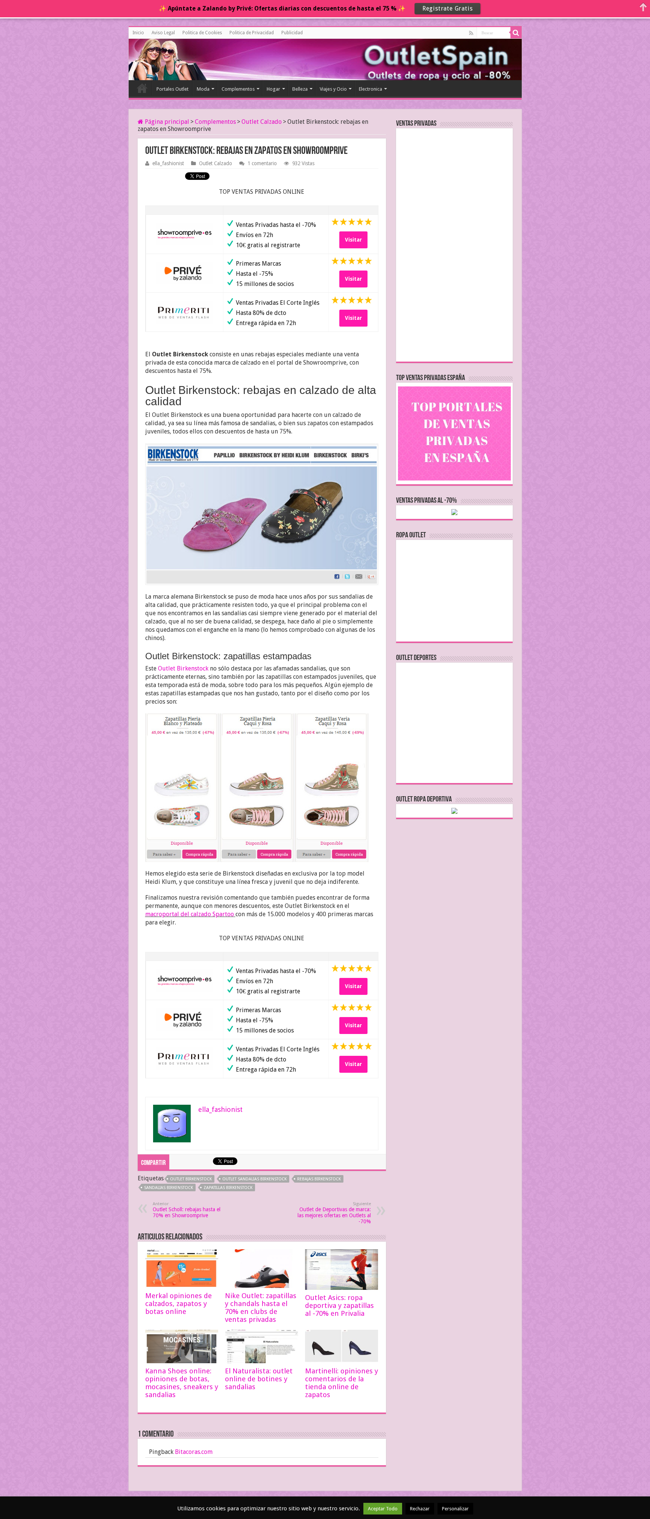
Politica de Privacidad (251, 32)
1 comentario (262, 163)
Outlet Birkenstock (183, 668)
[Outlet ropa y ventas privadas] (162, 58)
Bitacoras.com (194, 1451)
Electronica (370, 89)
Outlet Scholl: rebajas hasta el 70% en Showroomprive (186, 1209)
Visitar (353, 240)
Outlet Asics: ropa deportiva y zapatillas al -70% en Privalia (339, 1305)
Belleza (300, 89)
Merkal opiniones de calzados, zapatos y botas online (178, 1303)
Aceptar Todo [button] (383, 1508)
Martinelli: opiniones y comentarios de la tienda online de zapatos (341, 1383)
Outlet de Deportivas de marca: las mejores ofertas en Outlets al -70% (334, 1212)
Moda (203, 89)
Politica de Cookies (202, 32)
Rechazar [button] (420, 1508)
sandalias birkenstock (168, 1187)
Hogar (273, 89)
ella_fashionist (168, 163)
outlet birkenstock (191, 1179)
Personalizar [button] (455, 1508)
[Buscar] (516, 32)
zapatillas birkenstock (228, 1187)
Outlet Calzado (261, 121)
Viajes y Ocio (333, 89)
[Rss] (471, 33)
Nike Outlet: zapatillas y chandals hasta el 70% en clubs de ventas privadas (260, 1307)
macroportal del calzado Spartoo (189, 914)
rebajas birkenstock (319, 1179)
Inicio (138, 32)
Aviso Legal (163, 32)
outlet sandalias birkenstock (254, 1179)
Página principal (166, 121)
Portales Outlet (172, 89)
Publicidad (292, 32)
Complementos (238, 89)
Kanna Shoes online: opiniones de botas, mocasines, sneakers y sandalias (181, 1383)
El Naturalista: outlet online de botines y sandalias (259, 1379)
